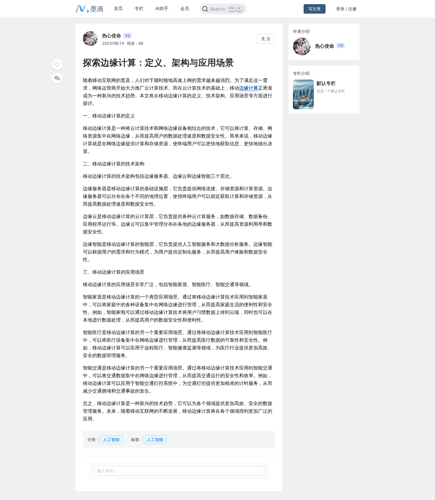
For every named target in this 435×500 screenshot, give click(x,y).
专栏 (139, 8)
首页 (118, 8)
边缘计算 (248, 88)
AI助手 (161, 8)
